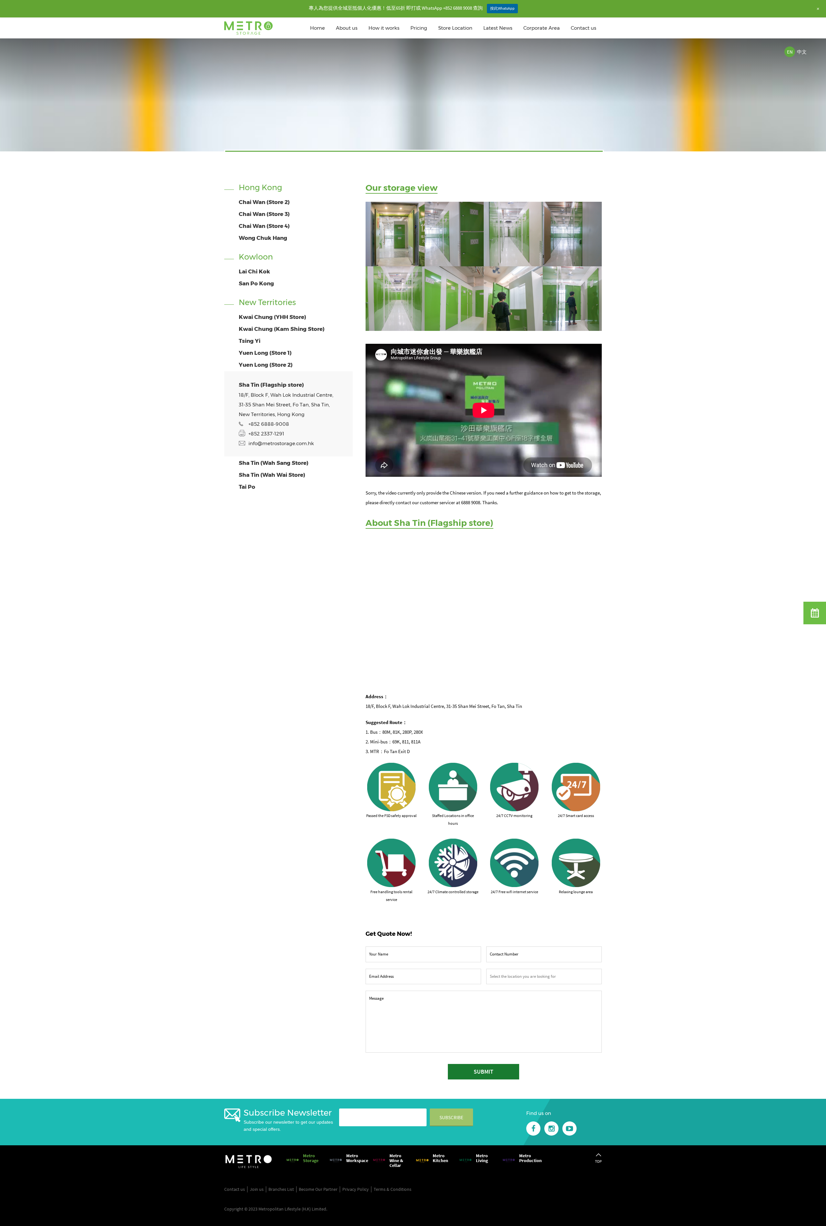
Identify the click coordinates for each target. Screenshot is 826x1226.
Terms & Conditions (392, 1189)
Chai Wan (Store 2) (264, 202)
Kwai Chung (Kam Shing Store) (282, 329)
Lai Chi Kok (254, 271)
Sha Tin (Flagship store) (271, 385)
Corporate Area (541, 28)
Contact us (583, 28)
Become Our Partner (318, 1189)
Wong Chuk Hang (263, 238)
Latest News (497, 28)
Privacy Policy (355, 1189)
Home (317, 28)
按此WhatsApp (502, 8)
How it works (383, 28)
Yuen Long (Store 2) (266, 365)
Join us (257, 1189)
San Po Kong (256, 283)
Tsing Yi (249, 341)
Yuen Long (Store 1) (265, 353)
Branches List (281, 1189)
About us (347, 28)
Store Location (455, 28)
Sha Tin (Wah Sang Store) (273, 463)
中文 (802, 52)
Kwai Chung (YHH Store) (272, 317)
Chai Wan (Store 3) (264, 214)
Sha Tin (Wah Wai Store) (272, 475)
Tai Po (247, 487)
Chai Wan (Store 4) (264, 226)
